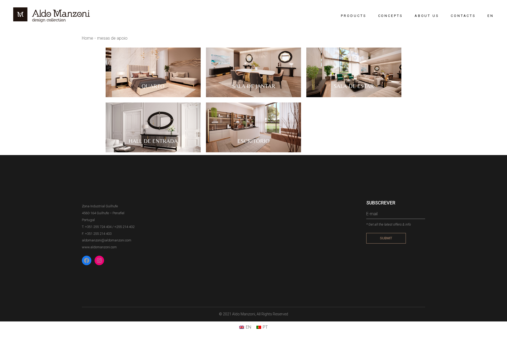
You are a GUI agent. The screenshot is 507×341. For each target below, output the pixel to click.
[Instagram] (99, 260)
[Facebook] (86, 260)
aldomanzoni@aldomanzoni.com (106, 240)
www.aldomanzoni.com (99, 247)
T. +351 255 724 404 (96, 227)
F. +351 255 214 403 (96, 234)
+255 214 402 (124, 227)
